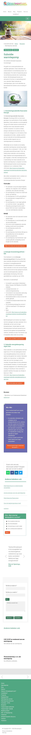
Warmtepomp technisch (7, 701)
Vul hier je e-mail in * (11, 592)
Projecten (19, 11)
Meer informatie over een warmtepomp (14, 246)
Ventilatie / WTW (5, 703)
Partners (3, 718)
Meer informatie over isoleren (14, 383)
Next (28, 676)
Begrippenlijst (4, 697)
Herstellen (17, 617)
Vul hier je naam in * (11, 585)
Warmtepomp (8, 50)
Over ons (26, 11)
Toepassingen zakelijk (7, 709)
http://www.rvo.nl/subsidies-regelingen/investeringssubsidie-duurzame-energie (15, 170)
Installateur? (16, 14)
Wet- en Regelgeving (6, 712)
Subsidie (15, 50)
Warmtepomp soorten (7, 699)
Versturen (9, 617)
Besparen (3, 705)
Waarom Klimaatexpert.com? (8, 691)
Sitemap (4, 732)
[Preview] (7, 599)
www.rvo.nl (6, 397)
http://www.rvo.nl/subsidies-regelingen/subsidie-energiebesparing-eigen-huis (15, 377)
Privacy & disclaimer (7, 731)
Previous (2, 676)
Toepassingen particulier (7, 707)
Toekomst (3, 714)
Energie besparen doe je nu (8, 716)
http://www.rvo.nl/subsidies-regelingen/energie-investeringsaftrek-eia (16, 314)
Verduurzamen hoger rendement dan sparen (15, 446)
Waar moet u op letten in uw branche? (15, 338)
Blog (14, 11)
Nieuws (9, 11)
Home (4, 11)
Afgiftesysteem (5, 710)
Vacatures (3, 720)
